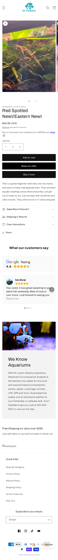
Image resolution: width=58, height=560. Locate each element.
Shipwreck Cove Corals (32, 555)
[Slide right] (35, 101)
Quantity (6, 141)
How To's (10, 501)
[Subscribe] (48, 519)
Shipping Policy (13, 487)
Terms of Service (14, 494)
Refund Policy (13, 481)
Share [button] (9, 232)
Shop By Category (15, 467)
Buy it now (29, 174)
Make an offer (29, 166)
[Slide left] (22, 101)
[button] (3, 7)
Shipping (5, 127)
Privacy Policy (13, 474)
